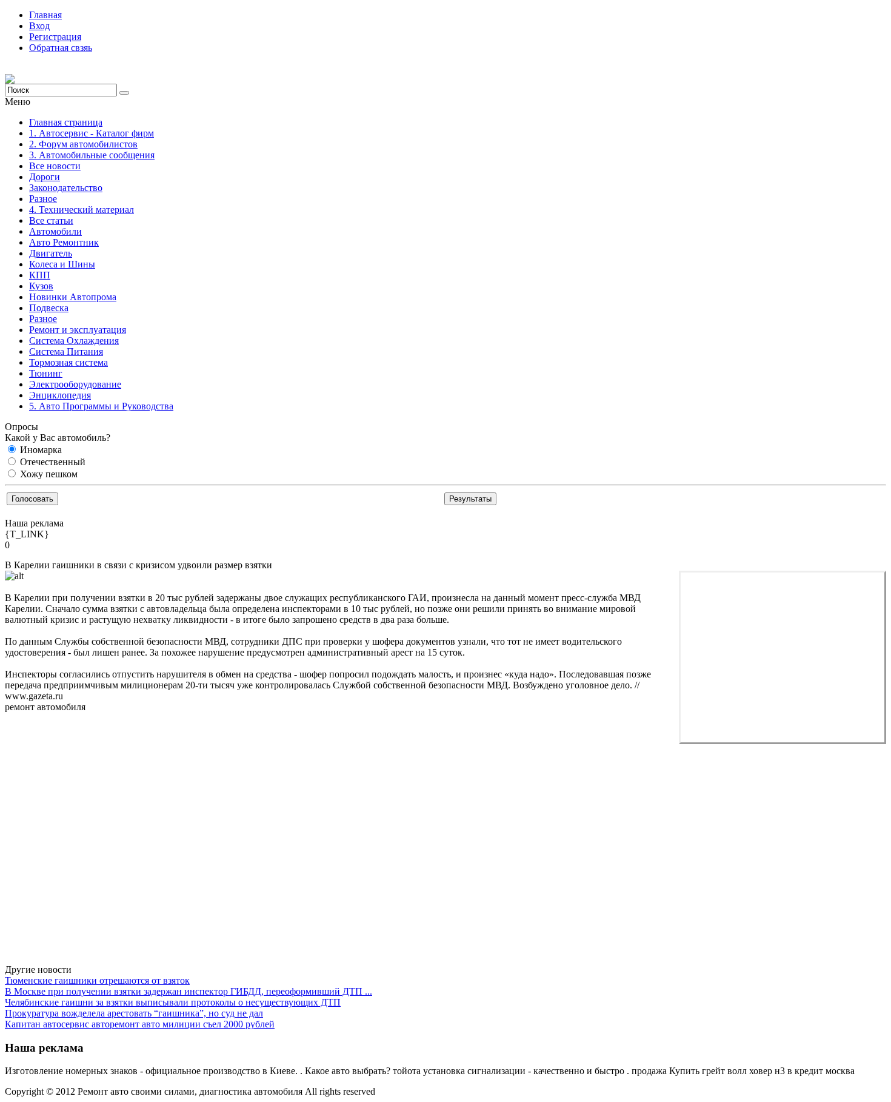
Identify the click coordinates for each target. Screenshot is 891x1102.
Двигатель (50, 253)
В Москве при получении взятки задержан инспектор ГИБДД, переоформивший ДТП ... (188, 991)
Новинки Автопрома (72, 297)
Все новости (55, 166)
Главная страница (65, 122)
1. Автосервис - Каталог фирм (91, 133)
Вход (39, 26)
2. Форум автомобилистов (83, 144)
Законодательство (65, 188)
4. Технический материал (81, 209)
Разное (43, 198)
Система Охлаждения (74, 340)
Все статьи (51, 220)
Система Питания (66, 351)
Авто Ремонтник (64, 242)
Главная (45, 15)
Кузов (41, 286)
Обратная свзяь (60, 47)
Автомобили (55, 231)
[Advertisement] (782, 657)
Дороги (44, 177)
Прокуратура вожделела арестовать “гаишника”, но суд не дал (134, 1013)
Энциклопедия (60, 395)
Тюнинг (45, 373)
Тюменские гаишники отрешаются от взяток (97, 980)
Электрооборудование (75, 384)
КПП (39, 275)
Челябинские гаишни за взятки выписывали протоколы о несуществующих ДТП (173, 1002)
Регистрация (55, 37)
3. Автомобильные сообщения (92, 155)
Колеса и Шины (62, 264)
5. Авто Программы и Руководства (101, 406)
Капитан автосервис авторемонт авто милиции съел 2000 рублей (140, 1024)
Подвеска (48, 308)
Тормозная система (68, 362)
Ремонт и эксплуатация (77, 329)
